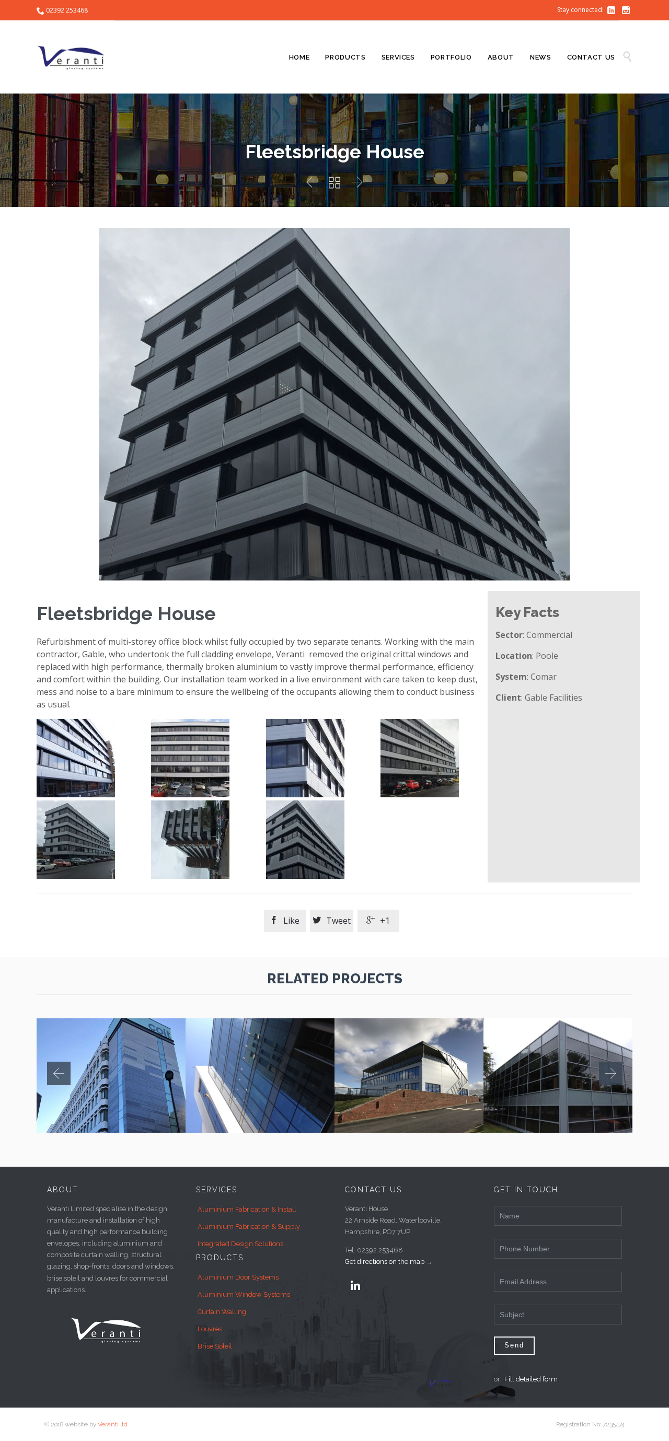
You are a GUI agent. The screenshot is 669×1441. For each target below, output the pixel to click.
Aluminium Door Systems (238, 1277)
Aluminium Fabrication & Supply (249, 1226)
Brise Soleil (215, 1346)
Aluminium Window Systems (244, 1294)
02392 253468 (67, 10)
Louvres (210, 1329)
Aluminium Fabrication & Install (247, 1209)
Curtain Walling (222, 1312)
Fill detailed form (531, 1379)
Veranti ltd (113, 1424)
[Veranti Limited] (76, 57)
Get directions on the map (384, 1261)
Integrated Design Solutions (240, 1244)
